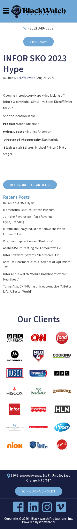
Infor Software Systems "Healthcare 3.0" (31, 255)
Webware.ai (47, 522)
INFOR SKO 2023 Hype (18, 203)
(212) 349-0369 (41, 28)
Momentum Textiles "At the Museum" (29, 210)
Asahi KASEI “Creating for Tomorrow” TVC (32, 248)
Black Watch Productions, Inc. (52, 518)
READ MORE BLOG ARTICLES (30, 185)
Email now (38, 42)
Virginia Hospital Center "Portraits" (28, 241)
